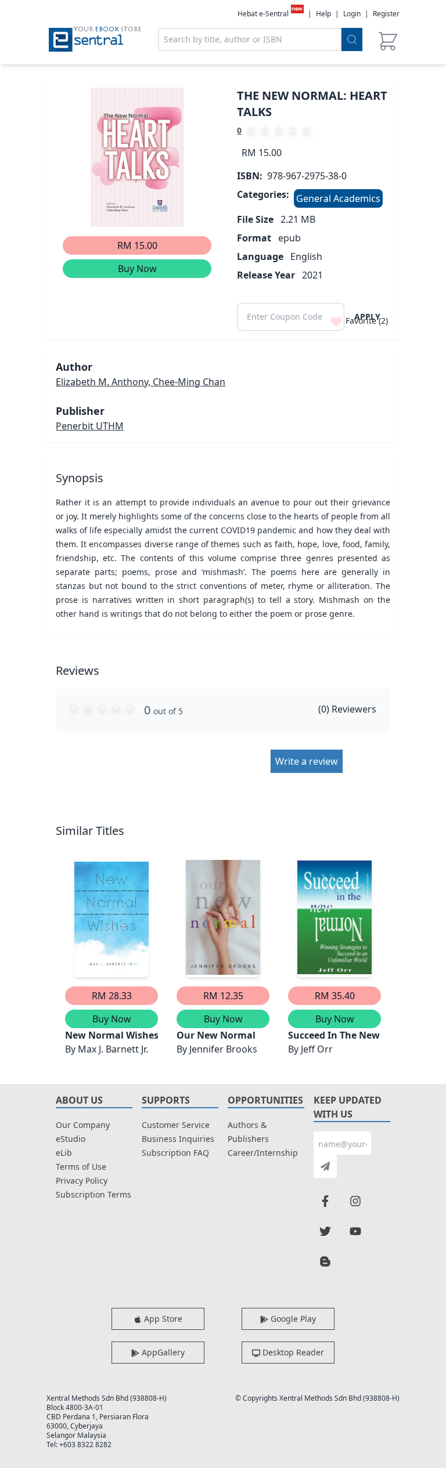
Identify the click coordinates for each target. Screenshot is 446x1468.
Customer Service (176, 1124)
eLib (64, 1152)
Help (323, 14)
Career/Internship (263, 1152)
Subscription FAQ (175, 1152)
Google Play (292, 1318)
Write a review (306, 761)
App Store (162, 1318)
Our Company (83, 1124)
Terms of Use (81, 1166)
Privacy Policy (81, 1180)
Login (352, 14)
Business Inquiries (178, 1138)
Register (386, 14)
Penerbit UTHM (90, 426)
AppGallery (162, 1352)
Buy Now (137, 268)
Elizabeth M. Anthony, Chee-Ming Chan (140, 381)
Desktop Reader (292, 1352)
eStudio (70, 1138)
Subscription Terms (93, 1194)
